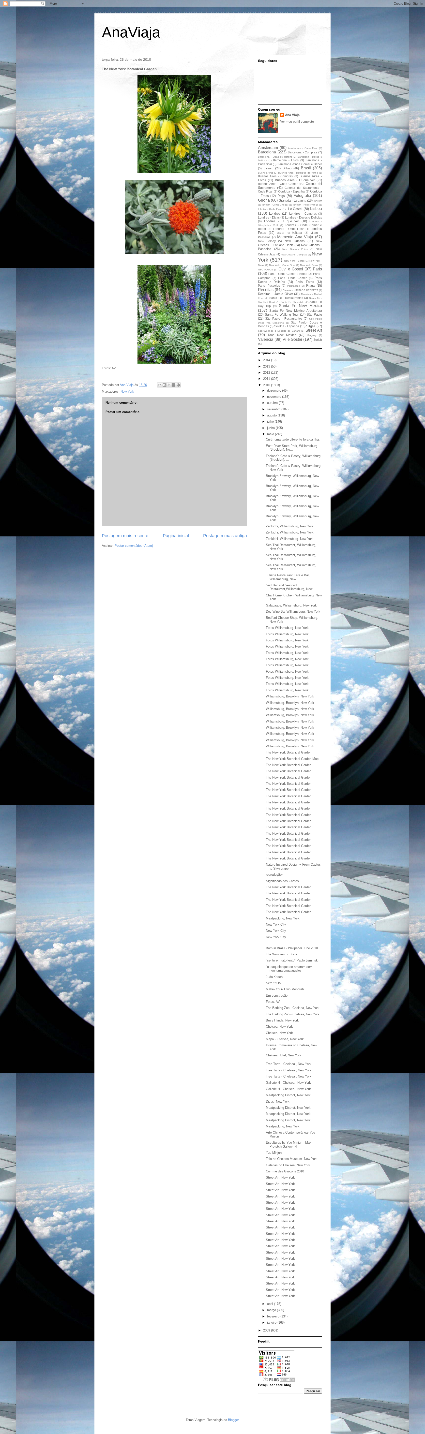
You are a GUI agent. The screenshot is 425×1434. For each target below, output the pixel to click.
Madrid (280, 233)
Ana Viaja (292, 115)
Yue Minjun (274, 1152)
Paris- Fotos (304, 282)
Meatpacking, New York (283, 918)
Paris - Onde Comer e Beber (287, 273)
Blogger (233, 1420)
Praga (310, 285)
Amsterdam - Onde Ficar (303, 148)
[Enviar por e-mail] (159, 385)
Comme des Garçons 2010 (285, 1171)
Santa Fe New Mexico (300, 306)
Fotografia (302, 195)
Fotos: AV (273, 1002)
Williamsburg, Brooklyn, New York (290, 696)
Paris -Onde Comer (292, 278)
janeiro (272, 1322)
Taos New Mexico (282, 335)
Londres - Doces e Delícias (303, 217)
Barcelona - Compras (302, 152)
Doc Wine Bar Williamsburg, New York (293, 611)
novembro (274, 397)
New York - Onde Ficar (282, 265)
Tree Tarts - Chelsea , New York (288, 1064)
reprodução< (275, 874)
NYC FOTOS (265, 269)
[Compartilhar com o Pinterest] (178, 385)
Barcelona (267, 152)
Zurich (318, 339)
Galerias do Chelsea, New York (288, 1165)
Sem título (273, 983)
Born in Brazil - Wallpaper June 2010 (292, 948)
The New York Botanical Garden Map (292, 759)
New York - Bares (294, 260)
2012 (267, 372)
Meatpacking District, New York (288, 1095)
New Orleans (295, 241)
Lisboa (316, 209)
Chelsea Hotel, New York (283, 1055)
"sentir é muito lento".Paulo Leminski (292, 960)
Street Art (313, 330)
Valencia (265, 339)
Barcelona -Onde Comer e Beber (299, 164)
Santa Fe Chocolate (292, 302)
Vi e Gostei (292, 339)
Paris (317, 269)
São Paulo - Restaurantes (283, 318)
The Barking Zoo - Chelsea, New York (292, 1008)
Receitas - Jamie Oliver (275, 294)
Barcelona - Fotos (285, 160)
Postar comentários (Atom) (134, 545)
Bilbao (287, 168)
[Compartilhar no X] (169, 385)
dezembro (274, 390)
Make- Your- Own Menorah (285, 989)
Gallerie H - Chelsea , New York (288, 1082)
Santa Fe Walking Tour (282, 314)
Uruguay (312, 335)
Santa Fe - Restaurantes (286, 297)
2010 (267, 385)
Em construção (277, 995)
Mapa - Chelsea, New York (285, 1039)
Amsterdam (268, 148)
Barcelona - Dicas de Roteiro (275, 156)
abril (270, 1304)
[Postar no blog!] (164, 385)
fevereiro (273, 1316)
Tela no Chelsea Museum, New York (292, 1159)
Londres (274, 213)
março (272, 1310)
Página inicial (176, 535)
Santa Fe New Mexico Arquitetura (295, 310)
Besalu (268, 168)
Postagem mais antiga (225, 535)
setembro (274, 409)
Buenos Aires (265, 172)
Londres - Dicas (269, 217)
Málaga (297, 232)
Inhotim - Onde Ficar (270, 209)
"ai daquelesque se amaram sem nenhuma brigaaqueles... (289, 969)
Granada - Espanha (292, 200)
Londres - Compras (303, 213)
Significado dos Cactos (282, 881)
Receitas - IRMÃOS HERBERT (300, 290)
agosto (272, 415)
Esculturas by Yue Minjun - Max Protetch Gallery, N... (288, 1144)
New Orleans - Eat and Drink (290, 243)
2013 (267, 366)
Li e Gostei (295, 209)
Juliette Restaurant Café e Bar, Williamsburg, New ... (288, 577)
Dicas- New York (277, 1101)
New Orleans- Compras (294, 254)
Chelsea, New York (279, 1026)
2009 (267, 1330)
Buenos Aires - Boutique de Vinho (298, 172)
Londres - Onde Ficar (288, 228)
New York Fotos (309, 265)
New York (127, 391)
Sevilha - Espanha (286, 326)
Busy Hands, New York (282, 1020)
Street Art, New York (280, 1177)
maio (271, 434)
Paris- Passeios (269, 285)
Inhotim (318, 200)
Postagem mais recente (125, 535)
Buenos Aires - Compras (275, 176)
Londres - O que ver (281, 221)
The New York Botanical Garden (288, 752)
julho (271, 421)
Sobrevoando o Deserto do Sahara (279, 330)
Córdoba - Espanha (291, 191)
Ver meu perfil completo (297, 121)
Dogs (281, 196)
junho (271, 428)
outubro (273, 403)
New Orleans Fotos (295, 249)
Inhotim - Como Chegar (275, 204)
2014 (267, 360)
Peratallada (293, 285)
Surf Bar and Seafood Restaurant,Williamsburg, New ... (291, 587)
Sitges (310, 326)
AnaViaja (131, 32)
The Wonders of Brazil (282, 954)
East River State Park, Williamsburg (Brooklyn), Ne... (291, 448)
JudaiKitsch (274, 977)
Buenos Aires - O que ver (295, 180)
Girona (264, 200)
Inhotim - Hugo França (305, 204)
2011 (267, 379)
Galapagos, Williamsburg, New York (291, 605)
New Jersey (267, 241)
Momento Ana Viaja (295, 237)
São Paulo (314, 314)
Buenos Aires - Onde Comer (278, 183)
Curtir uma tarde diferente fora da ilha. (293, 439)
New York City (276, 924)
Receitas (265, 290)
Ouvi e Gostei (290, 269)
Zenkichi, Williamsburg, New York (290, 526)
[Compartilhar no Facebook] (173, 385)
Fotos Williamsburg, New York (287, 628)
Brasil (306, 168)
